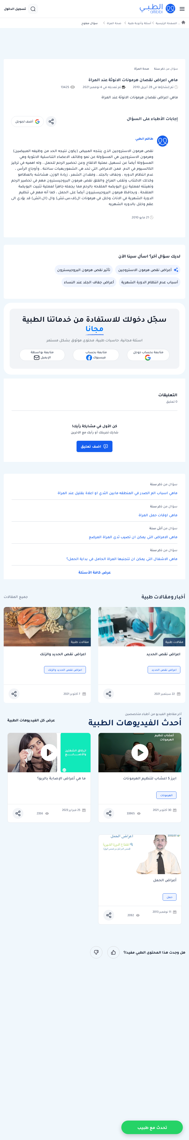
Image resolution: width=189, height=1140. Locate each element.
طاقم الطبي (144, 138)
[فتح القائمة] (180, 9)
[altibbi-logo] (157, 9)
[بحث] (33, 9)
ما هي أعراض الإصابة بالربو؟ (61, 778)
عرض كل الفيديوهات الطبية (31, 720)
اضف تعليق (91, 446)
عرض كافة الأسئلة (95, 572)
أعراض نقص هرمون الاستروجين (145, 270)
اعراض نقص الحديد (163, 654)
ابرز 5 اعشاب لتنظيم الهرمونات (149, 778)
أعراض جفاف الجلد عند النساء (89, 282)
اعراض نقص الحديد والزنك (63, 654)
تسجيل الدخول (15, 8)
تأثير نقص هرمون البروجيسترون (83, 270)
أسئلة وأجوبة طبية (139, 23)
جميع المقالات (16, 596)
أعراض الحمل (164, 880)
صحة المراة (114, 23)
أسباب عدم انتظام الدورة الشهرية (149, 282)
